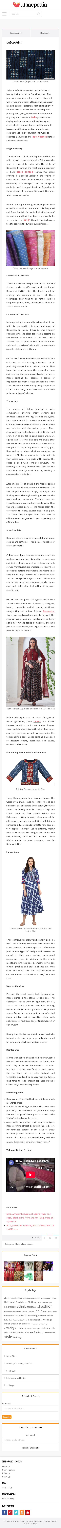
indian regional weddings (40, 1319)
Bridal (18, 1302)
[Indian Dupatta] (28, 1273)
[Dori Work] (9, 1273)
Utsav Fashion (8, 1470)
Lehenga (23, 1328)
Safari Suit (10, 1370)
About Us (6, 1466)
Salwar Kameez (17, 1332)
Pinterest (10, 1512)
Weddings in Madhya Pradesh (19, 1363)
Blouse (54, 1298)
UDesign (6, 1473)
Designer (49, 1302)
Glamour (31, 1312)
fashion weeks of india (12, 1311)
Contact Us (7, 1487)
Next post (44, 33)
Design (43, 1302)
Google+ (50, 1238)
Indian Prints (22, 1320)
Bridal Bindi (11, 1356)
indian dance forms (50, 1312)
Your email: (6, 1403)
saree (29, 1332)
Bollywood (9, 1302)
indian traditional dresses (17, 1323)
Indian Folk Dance (10, 1320)
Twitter (56, 1238)
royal (6, 1332)
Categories (4, 14)
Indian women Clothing (38, 1324)
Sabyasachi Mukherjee (16, 1378)
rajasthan (32, 1328)
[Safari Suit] (28, 1263)
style (8, 1336)
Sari (36, 1332)
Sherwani (48, 1332)
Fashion (46, 1306)
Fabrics (36, 1307)
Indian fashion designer (29, 1315)
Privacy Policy (8, 1498)
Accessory (44, 1298)
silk (53, 1332)
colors (39, 1302)
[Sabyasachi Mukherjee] (38, 1263)
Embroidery (10, 1306)
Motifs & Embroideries (24, 1244)
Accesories (27, 1298)
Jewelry (9, 1328)
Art (49, 1297)
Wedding (16, 1337)
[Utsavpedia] (30, 4)
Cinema (24, 1302)
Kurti (16, 1328)
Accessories (35, 1298)
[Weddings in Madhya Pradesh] (19, 1263)
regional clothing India (45, 1328)
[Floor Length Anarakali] (38, 1273)
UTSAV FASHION (30, 1523)
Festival (24, 1312)
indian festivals (47, 1316)
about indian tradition (13, 1298)
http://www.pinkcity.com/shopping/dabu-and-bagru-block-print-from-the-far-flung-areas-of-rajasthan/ (30, 1217)
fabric (30, 1306)
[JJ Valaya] (48, 1263)
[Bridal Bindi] (9, 1263)
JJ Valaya (10, 1385)
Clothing (32, 1302)
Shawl (41, 1333)
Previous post (16, 33)
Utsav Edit (6, 1476)
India (38, 1310)
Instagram (22, 1512)
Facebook (44, 1238)
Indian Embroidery (10, 1316)
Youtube (27, 1512)
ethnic (22, 1306)
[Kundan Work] (19, 1273)
